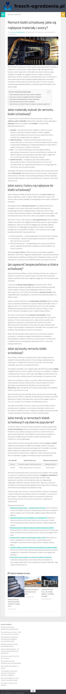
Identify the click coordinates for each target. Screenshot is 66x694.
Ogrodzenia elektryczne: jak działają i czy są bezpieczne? (28, 518)
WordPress (8, 693)
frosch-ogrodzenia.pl (18, 32)
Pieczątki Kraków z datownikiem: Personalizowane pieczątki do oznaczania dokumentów (9, 639)
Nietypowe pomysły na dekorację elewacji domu (32, 592)
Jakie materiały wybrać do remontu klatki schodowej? (25, 94)
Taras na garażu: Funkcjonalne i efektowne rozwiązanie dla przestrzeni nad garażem (9, 673)
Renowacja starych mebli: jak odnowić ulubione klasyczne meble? (32, 528)
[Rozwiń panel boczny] (3, 14)
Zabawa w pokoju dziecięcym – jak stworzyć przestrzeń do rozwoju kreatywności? (10, 651)
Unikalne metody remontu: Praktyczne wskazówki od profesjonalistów (33, 547)
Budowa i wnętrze (14, 14)
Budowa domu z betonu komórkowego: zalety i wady (27, 538)
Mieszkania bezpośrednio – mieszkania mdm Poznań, (28, 508)
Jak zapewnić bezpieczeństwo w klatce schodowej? (24, 99)
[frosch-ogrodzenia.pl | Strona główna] (33, 6)
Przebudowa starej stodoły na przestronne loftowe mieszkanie (31, 557)
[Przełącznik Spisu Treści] (48, 91)
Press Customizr (20, 693)
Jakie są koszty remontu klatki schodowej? (22, 101)
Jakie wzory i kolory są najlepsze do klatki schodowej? (25, 97)
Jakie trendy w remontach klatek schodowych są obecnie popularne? (30, 104)
